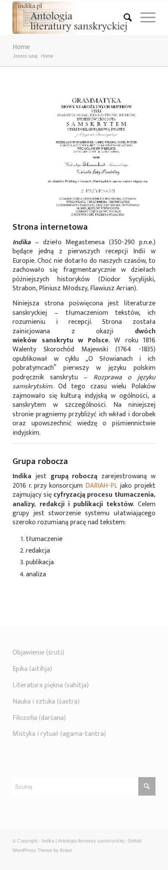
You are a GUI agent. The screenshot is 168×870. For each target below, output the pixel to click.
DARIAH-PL (101, 486)
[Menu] (144, 17)
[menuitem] (123, 17)
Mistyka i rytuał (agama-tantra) (59, 734)
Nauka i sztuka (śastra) (46, 701)
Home (21, 47)
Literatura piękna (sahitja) (50, 685)
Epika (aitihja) (32, 669)
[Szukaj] (123, 17)
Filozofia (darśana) (39, 718)
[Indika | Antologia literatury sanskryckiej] (69, 17)
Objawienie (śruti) (38, 652)
